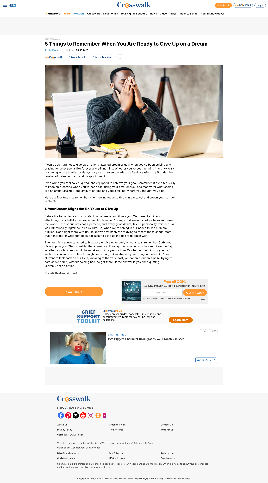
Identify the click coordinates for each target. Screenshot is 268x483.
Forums (78, 13)
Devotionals (110, 13)
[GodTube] (105, 415)
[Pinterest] (68, 415)
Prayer (174, 13)
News (153, 13)
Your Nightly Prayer (212, 13)
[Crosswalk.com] (134, 5)
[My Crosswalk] (243, 5)
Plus (67, 13)
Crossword (93, 13)
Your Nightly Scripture (134, 13)
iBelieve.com (167, 453)
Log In (260, 5)
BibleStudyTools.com (68, 453)
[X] (76, 415)
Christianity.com (66, 458)
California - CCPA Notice (70, 434)
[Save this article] (120, 57)
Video (163, 13)
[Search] (12, 5)
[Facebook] (61, 415)
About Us (62, 424)
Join (223, 5)
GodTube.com (116, 453)
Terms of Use (116, 429)
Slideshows (52, 39)
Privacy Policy (64, 429)
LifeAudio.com (117, 458)
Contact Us (167, 424)
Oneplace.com (168, 458)
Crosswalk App (117, 424)
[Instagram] (90, 415)
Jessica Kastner (52, 50)
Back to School (189, 13)
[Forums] (98, 415)
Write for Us (167, 429)
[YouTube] (83, 415)
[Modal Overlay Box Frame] (164, 291)
